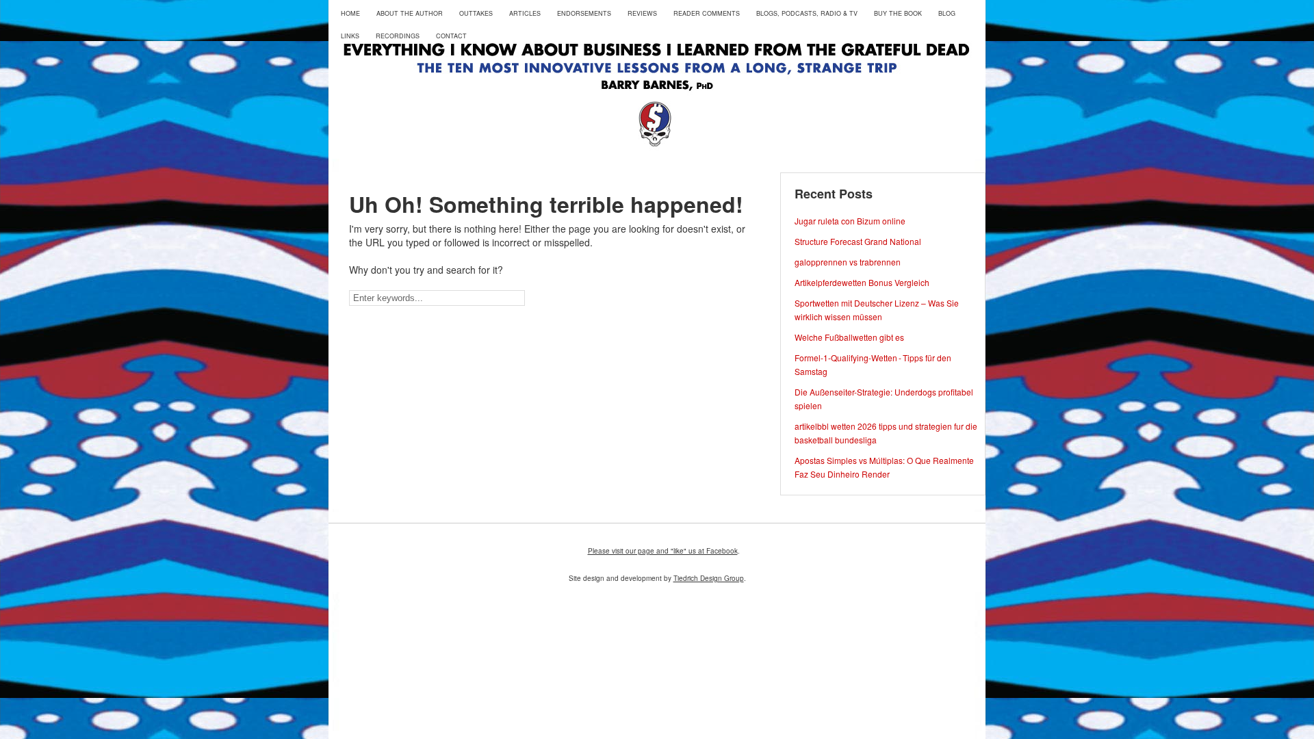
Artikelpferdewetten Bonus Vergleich (862, 282)
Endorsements (584, 13)
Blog (946, 13)
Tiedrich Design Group (708, 578)
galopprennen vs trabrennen (848, 262)
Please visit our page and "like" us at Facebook (663, 551)
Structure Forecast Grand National (858, 241)
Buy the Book (898, 13)
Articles (525, 13)
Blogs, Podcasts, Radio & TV (807, 13)
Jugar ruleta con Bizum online (850, 220)
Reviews (642, 13)
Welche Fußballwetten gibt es (849, 337)
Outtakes (476, 13)
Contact (451, 35)
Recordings (398, 35)
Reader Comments (706, 13)
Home (350, 13)
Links (350, 35)
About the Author (409, 13)
